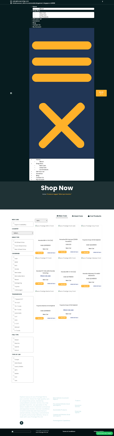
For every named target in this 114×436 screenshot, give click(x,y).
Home (35, 6)
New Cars (42, 13)
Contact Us (36, 25)
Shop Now (36, 11)
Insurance (36, 21)
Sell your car (37, 19)
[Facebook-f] (102, 1)
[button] (61, 93)
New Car (45, 249)
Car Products (43, 17)
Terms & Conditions (69, 431)
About (41, 9)
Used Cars (42, 15)
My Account (37, 27)
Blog (34, 23)
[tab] (62, 216)
